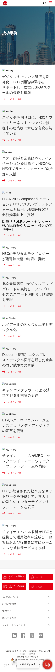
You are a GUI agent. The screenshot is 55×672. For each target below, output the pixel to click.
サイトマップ (8, 665)
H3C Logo (5, 3)
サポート (39, 577)
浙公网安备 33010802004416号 (29, 659)
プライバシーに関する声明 (39, 665)
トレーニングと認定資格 (16, 587)
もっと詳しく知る (14, 99)
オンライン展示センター (16, 577)
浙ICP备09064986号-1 (27, 657)
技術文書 (39, 587)
